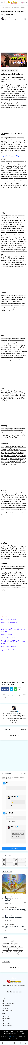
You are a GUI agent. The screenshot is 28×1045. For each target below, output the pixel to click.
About (13, 1032)
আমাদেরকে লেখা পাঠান (10, 1034)
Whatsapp (15, 689)
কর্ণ (23, 682)
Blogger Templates (11, 1036)
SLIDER (9, 682)
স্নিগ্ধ (7, 782)
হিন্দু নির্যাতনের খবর (9, 1003)
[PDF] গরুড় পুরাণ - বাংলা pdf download (12, 900)
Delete (13, 792)
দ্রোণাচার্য (4, 684)
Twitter (11, 689)
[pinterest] (15, 723)
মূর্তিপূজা (20, 951)
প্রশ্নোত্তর (11, 949)
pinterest (21, 864)
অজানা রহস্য (5, 941)
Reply (9, 792)
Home (2, 7)
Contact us (21, 1032)
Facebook (6, 689)
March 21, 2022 (14, 798)
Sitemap (22, 1034)
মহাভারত (7, 7)
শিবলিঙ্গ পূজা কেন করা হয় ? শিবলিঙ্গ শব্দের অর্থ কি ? (15, 909)
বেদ (10, 951)
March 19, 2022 (9, 784)
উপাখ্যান (16, 941)
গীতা (12, 943)
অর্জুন (13, 682)
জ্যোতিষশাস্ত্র (5, 946)
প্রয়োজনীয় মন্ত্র (17, 949)
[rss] (18, 723)
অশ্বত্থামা (18, 682)
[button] (26, 2)
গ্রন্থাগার (16, 943)
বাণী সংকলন (5, 951)
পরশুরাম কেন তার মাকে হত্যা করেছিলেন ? (13, 917)
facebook (9, 860)
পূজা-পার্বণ (5, 949)
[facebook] (9, 723)
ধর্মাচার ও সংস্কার (13, 946)
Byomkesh (13, 712)
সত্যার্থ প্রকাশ (12, 954)
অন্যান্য (11, 941)
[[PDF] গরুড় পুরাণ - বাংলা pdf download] (14, 884)
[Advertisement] (14, 37)
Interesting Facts (8, 1010)
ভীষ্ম (8, 684)
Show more (23, 729)
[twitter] (12, 723)
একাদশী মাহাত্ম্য (6, 943)
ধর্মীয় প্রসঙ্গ (20, 946)
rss (9, 864)
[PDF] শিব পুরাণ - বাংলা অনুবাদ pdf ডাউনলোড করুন (14, 927)
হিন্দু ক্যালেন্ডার (20, 954)
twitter (21, 860)
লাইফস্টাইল (5, 954)
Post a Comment (14, 848)
